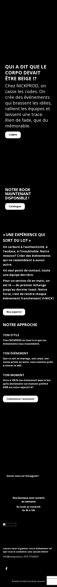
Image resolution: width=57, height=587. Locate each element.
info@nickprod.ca (12, 556)
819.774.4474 (31, 556)
